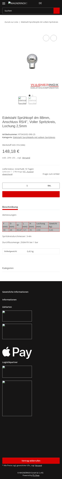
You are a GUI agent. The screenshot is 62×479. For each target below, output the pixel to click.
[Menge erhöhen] (56, 186)
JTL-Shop (35, 475)
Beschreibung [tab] (10, 207)
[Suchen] (56, 11)
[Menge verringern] (5, 186)
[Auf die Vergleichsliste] (46, 38)
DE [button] (40, 3)
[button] (48, 3)
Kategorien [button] (8, 268)
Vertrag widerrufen (31, 460)
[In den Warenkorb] (4, 31)
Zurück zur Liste (11, 22)
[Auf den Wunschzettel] (53, 38)
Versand (26, 157)
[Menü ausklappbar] (3, 2)
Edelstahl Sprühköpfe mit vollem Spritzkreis (34, 137)
